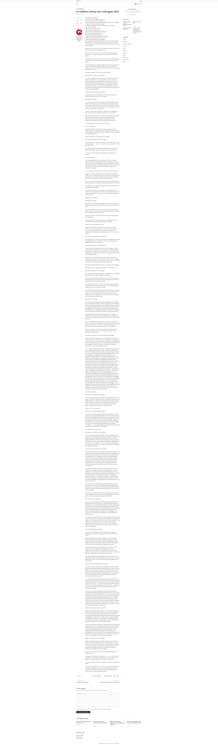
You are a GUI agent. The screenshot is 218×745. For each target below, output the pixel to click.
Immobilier (125, 52)
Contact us (134, 11)
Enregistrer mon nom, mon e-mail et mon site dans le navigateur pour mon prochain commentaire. (94, 709)
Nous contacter (79, 738)
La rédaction (79, 737)
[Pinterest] (77, 23)
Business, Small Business (127, 44)
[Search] (141, 4)
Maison (124, 55)
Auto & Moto (125, 41)
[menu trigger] (77, 4)
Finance (124, 48)
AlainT (78, 14)
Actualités (124, 39)
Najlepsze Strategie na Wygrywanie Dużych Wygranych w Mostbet (117, 723)
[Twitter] (141, 1)
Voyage (124, 61)
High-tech (124, 50)
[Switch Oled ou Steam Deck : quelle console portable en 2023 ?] (79, 32)
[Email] (81, 23)
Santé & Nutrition (126, 59)
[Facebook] (140, 1)
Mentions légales (80, 735)
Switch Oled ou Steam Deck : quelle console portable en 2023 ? (79, 38)
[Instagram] (135, 15)
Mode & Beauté (125, 57)
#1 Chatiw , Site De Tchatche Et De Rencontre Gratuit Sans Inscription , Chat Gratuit (137, 30)
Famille (124, 46)
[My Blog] (78, 1)
